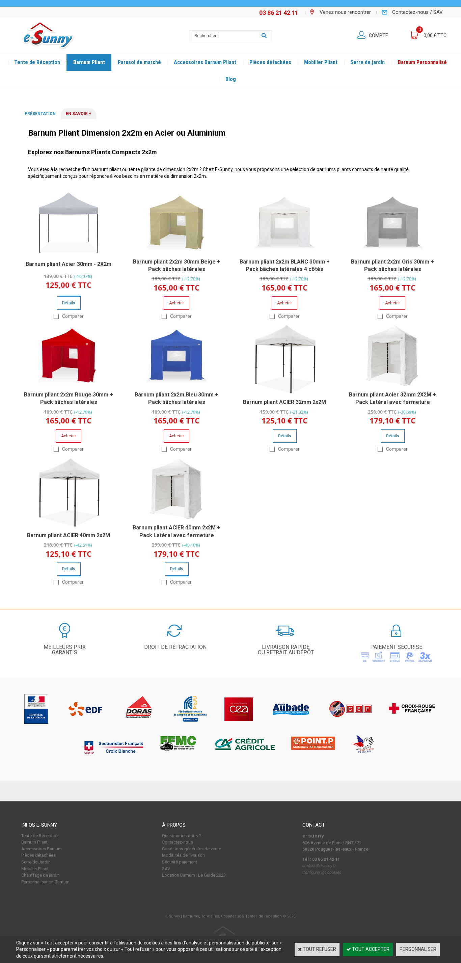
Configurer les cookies (321, 872)
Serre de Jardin (36, 861)
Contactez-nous (177, 842)
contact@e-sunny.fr (319, 865)
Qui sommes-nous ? (181, 835)
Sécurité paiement (179, 861)
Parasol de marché (139, 62)
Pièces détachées (270, 62)
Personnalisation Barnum (45, 881)
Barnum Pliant (89, 62)
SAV (166, 868)
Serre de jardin (367, 62)
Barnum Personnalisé (422, 62)
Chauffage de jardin (40, 875)
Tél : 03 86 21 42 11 (321, 859)
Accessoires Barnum (41, 848)
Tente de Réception (37, 62)
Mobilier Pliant (320, 62)
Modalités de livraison (183, 855)
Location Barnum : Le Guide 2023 (194, 875)
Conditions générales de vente (191, 848)
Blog (230, 79)
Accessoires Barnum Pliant (205, 62)
